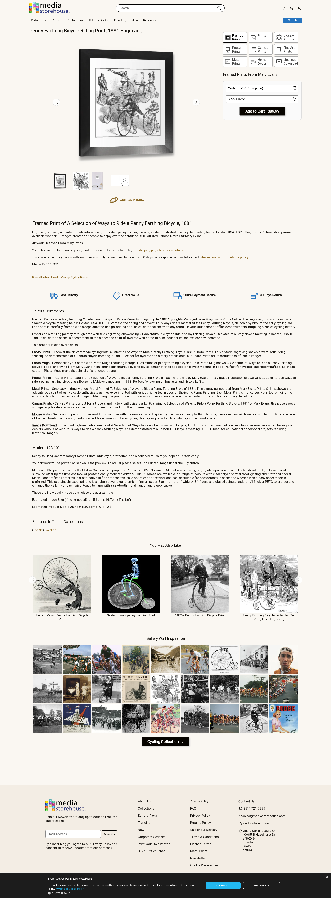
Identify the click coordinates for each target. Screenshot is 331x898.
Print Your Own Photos (154, 844)
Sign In (293, 20)
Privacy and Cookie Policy (69, 888)
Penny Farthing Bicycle (45, 277)
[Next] (196, 102)
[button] (124, 893)
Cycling (51, 530)
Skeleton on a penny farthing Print (131, 615)
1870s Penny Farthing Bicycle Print (200, 615)
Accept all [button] (223, 885)
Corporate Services (152, 837)
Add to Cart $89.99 (262, 111)
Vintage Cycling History (75, 277)
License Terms (200, 844)
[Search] (219, 8)
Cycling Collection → (165, 741)
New (135, 20)
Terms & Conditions (204, 837)
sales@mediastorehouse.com (264, 816)
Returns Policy (200, 823)
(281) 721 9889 (253, 808)
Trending (120, 20)
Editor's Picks (98, 20)
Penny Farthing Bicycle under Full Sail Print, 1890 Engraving (269, 617)
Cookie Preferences (204, 865)
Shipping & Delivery (203, 830)
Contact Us (246, 801)
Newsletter (198, 858)
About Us (144, 801)
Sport (39, 530)
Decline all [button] (262, 885)
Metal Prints (198, 851)
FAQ (193, 808)
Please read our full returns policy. (224, 257)
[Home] (53, 12)
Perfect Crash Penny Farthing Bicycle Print (62, 617)
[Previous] (56, 102)
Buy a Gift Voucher (151, 851)
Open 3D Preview (131, 200)
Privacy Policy (200, 815)
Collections (75, 20)
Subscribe (109, 834)
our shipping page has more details (158, 250)
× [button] (326, 877)
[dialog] (165, 885)
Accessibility (199, 801)
